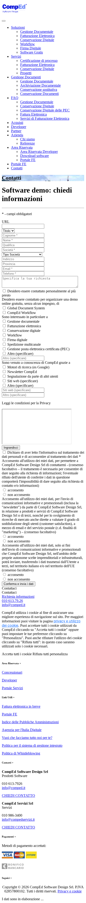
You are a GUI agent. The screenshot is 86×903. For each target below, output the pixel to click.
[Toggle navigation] (4, 21)
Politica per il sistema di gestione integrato (32, 745)
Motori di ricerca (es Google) (28, 367)
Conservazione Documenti (39, 94)
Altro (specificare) (20, 354)
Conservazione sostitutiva (38, 89)
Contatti (16, 168)
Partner (16, 131)
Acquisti (17, 123)
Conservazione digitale (23, 331)
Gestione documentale (23, 321)
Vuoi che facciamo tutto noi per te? (27, 738)
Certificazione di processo (39, 61)
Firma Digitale (30, 48)
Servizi (16, 56)
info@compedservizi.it (18, 819)
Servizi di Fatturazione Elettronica (44, 118)
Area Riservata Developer (39, 152)
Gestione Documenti (26, 77)
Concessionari (12, 672)
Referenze (27, 143)
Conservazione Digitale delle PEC (45, 110)
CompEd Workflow (21, 313)
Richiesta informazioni (18, 596)
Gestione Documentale (36, 32)
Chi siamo (27, 139)
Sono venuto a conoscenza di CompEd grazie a (36, 363)
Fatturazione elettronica (24, 326)
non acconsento (19, 495)
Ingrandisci (11, 447)
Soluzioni (18, 27)
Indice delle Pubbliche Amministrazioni (30, 722)
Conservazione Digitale (37, 40)
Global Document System (26, 308)
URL (5, 222)
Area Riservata (22, 147)
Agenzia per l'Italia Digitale (22, 730)
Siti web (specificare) (22, 381)
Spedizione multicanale (24, 344)
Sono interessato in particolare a (25, 317)
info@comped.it (13, 605)
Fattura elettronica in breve (21, 706)
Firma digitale (17, 340)
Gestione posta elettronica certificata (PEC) (38, 349)
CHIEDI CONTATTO (18, 796)
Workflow (27, 44)
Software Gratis (31, 52)
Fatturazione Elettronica (37, 36)
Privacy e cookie (70, 891)
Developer (18, 127)
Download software (34, 156)
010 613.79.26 (12, 601)
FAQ (14, 98)
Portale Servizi (12, 688)
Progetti (25, 73)
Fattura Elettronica (33, 114)
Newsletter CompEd (22, 372)
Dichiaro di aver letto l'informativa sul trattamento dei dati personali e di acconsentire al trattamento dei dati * (43, 454)
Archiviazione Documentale (40, 85)
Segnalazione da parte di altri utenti (32, 376)
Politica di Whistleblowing (21, 753)
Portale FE (28, 160)
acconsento (16, 490)
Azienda (17, 135)
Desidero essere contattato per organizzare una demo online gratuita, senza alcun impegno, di (40, 301)
